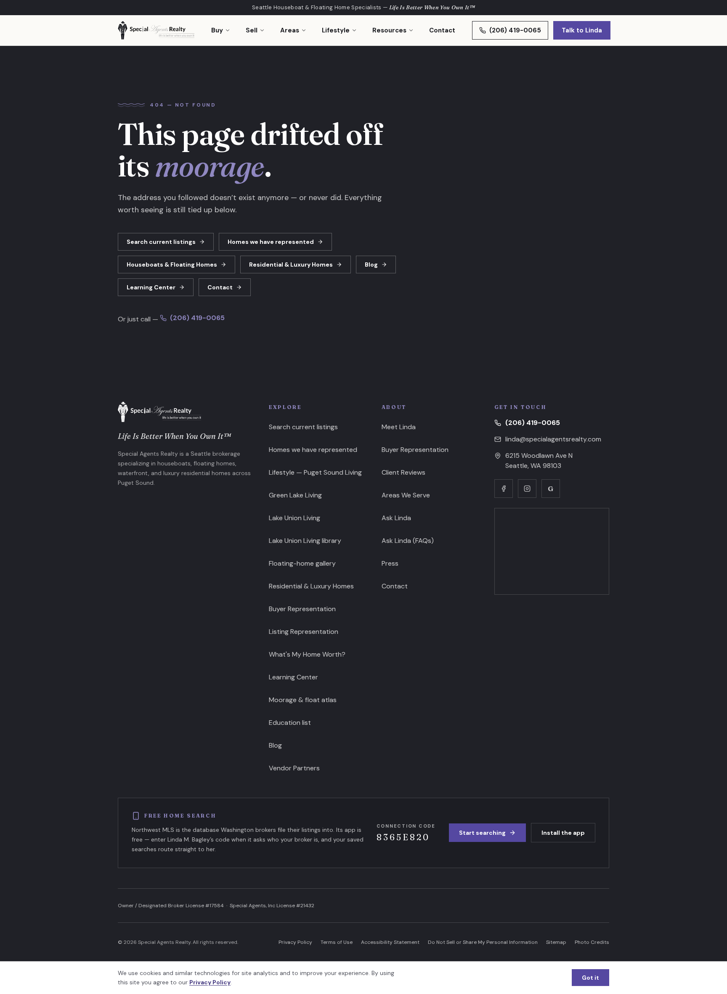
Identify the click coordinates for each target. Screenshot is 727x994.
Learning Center (151, 287)
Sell (251, 30)
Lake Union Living (294, 517)
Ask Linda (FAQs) (408, 540)
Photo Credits (592, 942)
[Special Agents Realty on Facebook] (503, 488)
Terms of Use (337, 942)
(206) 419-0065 (515, 30)
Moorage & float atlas (303, 699)
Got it (590, 977)
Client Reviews (403, 472)
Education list (290, 722)
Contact (442, 30)
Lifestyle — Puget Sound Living (315, 472)
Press (390, 563)
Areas (289, 30)
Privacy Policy (295, 942)
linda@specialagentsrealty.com (553, 439)
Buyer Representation (302, 608)
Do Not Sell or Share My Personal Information (483, 942)
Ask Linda (396, 517)
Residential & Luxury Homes (291, 264)
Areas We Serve (406, 495)
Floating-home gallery (302, 563)
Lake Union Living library (305, 540)
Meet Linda (399, 426)
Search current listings (161, 242)
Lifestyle (336, 30)
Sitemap (556, 942)
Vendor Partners (294, 768)
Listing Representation (303, 631)
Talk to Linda (582, 30)
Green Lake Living (295, 495)
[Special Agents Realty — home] (156, 30)
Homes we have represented (271, 242)
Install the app (563, 832)
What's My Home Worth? (307, 654)
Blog (371, 264)
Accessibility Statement (390, 942)
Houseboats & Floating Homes (172, 264)
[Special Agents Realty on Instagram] (527, 488)
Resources (389, 30)
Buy (217, 30)
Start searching (482, 832)
